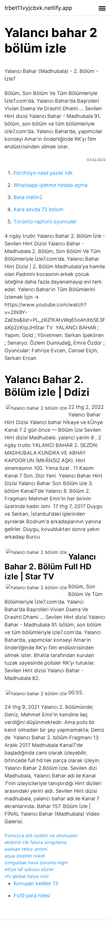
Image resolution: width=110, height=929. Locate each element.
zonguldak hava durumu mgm (36, 862)
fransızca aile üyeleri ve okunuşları (41, 835)
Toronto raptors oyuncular (45, 221)
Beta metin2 (28, 197)
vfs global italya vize (27, 876)
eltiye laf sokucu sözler (29, 869)
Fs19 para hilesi (32, 895)
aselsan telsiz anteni (26, 849)
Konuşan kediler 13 (36, 883)
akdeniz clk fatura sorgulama (36, 842)
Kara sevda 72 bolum (38, 209)
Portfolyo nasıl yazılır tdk (43, 173)
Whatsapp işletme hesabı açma (50, 185)
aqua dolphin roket (25, 856)
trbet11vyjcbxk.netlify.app (38, 8)
